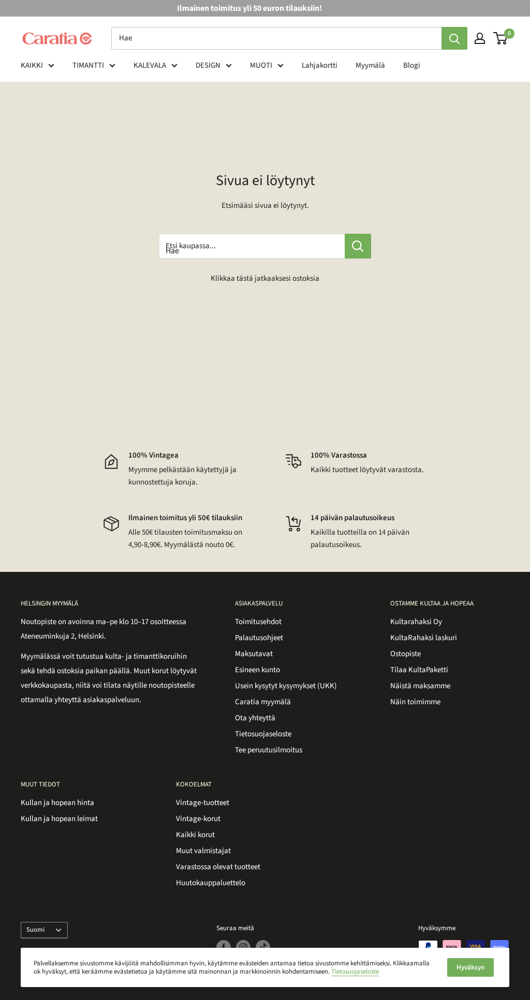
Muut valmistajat (203, 850)
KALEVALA (150, 65)
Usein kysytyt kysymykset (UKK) (286, 685)
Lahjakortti (319, 65)
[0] (500, 38)
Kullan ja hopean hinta (57, 802)
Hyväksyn (470, 967)
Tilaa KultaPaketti (419, 669)
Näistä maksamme (420, 685)
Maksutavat (254, 653)
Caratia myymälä (263, 701)
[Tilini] (480, 38)
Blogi (411, 65)
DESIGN (208, 65)
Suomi (35, 929)
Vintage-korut (198, 818)
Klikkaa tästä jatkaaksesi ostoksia (265, 278)
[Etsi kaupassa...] (358, 246)
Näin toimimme (415, 701)
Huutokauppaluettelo (210, 882)
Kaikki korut (195, 834)
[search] (276, 38)
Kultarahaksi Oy (416, 621)
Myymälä (370, 65)
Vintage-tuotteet (202, 802)
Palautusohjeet (259, 637)
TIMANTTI (88, 65)
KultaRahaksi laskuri (423, 637)
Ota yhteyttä (255, 718)
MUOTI (261, 65)
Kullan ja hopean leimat (59, 818)
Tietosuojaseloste (263, 734)
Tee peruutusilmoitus (268, 750)
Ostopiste (405, 653)
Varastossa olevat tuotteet (218, 866)
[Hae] (454, 38)
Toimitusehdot (258, 621)
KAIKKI (32, 65)
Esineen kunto (257, 669)
